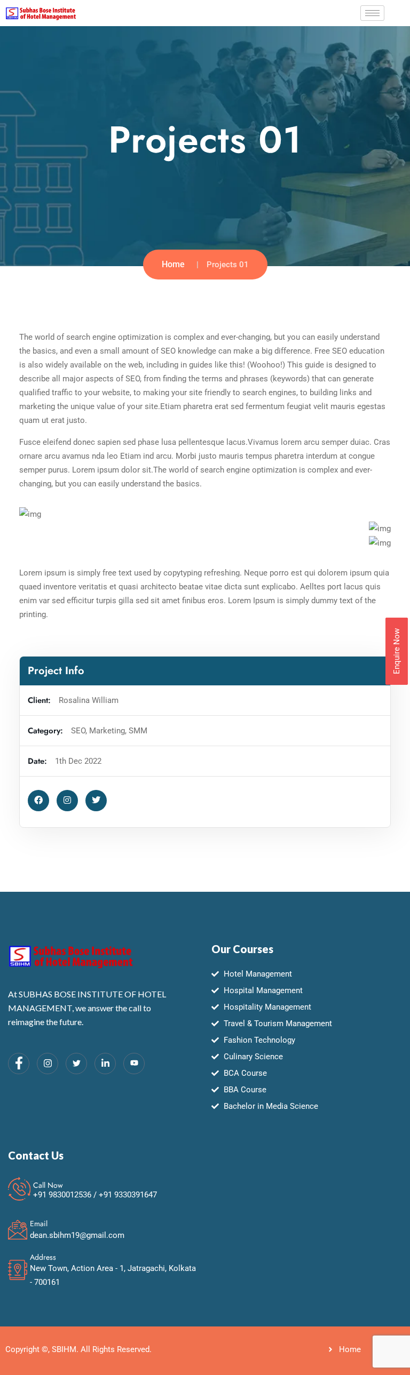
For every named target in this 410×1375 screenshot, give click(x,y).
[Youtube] (134, 1063)
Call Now (48, 1185)
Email (39, 1223)
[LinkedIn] (105, 1063)
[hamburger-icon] (372, 13)
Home (173, 264)
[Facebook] (18, 1063)
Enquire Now (396, 651)
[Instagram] (47, 1063)
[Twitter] (76, 1063)
